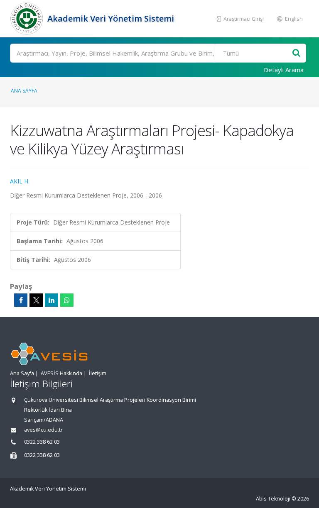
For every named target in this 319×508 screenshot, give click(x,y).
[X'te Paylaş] (36, 300)
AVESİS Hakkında (61, 373)
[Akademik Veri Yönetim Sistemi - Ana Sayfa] (27, 18)
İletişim (97, 373)
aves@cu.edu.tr (43, 429)
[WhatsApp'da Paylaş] (67, 300)
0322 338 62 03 (42, 441)
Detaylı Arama (284, 70)
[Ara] (296, 53)
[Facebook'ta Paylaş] (20, 300)
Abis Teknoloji (273, 498)
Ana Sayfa (24, 90)
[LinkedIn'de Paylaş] (51, 300)
